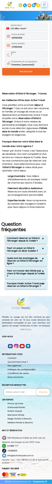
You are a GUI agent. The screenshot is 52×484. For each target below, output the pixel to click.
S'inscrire (43, 392)
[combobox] (8, 28)
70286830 (12, 450)
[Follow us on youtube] (22, 346)
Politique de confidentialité (21, 369)
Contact (12, 358)
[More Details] (38, 5)
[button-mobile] (44, 4)
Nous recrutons (15, 377)
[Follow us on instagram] (16, 346)
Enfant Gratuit (15, 411)
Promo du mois (15, 403)
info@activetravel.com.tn (20, 455)
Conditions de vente (18, 373)
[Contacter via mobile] (25, 5)
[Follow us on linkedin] (28, 346)
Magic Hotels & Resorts (19, 418)
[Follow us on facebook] (10, 346)
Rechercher (26, 71)
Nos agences (14, 365)
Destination (16, 25)
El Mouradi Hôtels (16, 407)
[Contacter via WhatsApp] (20, 5)
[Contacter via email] (29, 5)
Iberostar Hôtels (16, 414)
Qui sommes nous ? (18, 361)
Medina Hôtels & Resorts (20, 422)
